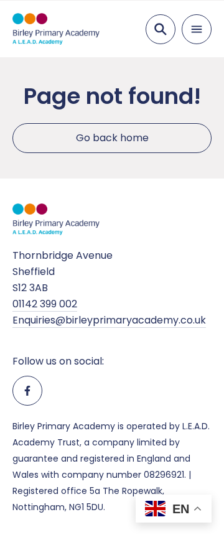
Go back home (112, 138)
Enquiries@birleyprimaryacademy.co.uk (109, 320)
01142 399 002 (44, 304)
